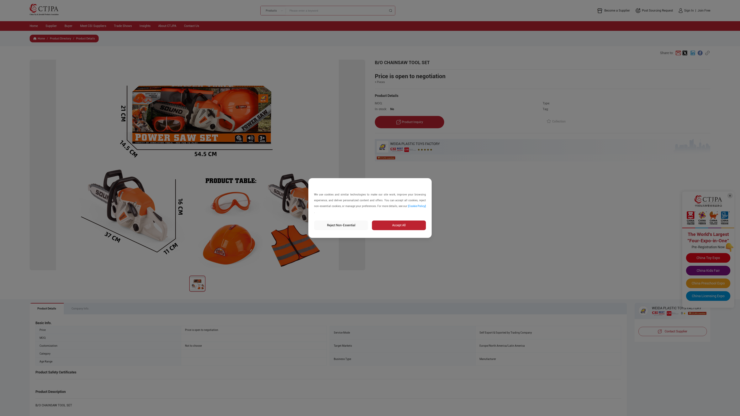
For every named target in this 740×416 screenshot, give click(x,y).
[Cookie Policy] (417, 206)
